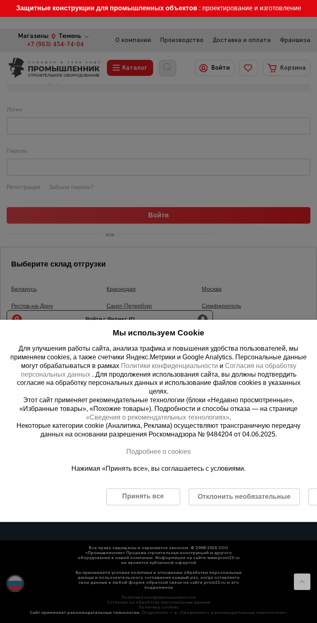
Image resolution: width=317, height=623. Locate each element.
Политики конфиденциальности (169, 365)
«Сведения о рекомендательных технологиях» (157, 417)
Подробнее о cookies (158, 451)
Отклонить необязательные (244, 496)
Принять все (143, 496)
